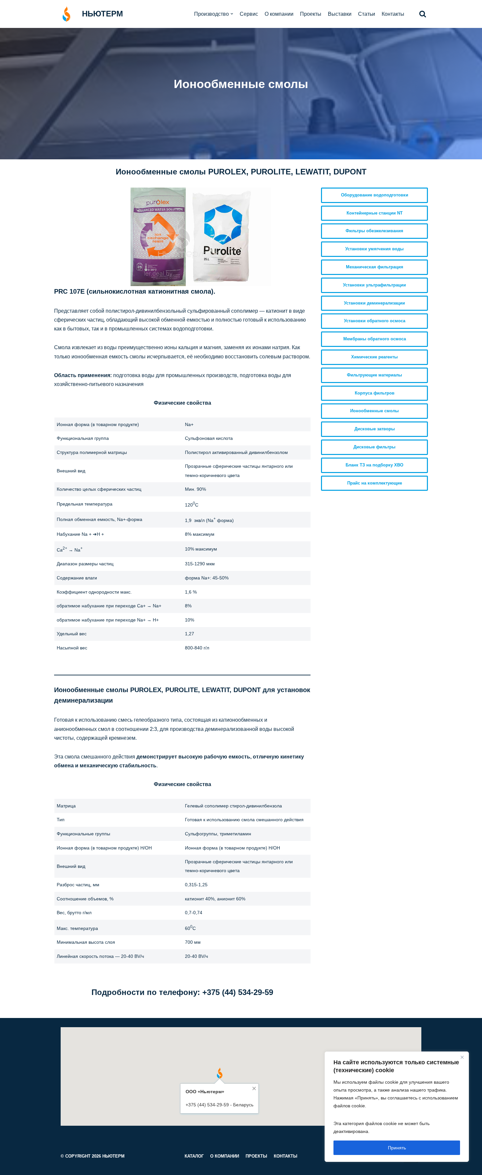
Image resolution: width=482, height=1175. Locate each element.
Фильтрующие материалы (374, 375)
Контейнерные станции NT (375, 213)
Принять (397, 1147)
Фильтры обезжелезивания (374, 230)
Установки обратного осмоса (374, 320)
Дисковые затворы (374, 428)
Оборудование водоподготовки (374, 194)
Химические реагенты (374, 356)
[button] (422, 13)
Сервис (249, 14)
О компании (279, 14)
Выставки (339, 14)
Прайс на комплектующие (374, 483)
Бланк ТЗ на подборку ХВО (374, 465)
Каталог (194, 1156)
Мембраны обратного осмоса (374, 338)
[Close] (462, 1057)
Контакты (393, 14)
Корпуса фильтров (374, 393)
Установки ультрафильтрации (374, 284)
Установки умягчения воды (374, 248)
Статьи (366, 14)
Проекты (310, 14)
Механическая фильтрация (374, 266)
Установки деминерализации (374, 303)
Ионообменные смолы (374, 410)
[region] (397, 1106)
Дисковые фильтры (374, 446)
